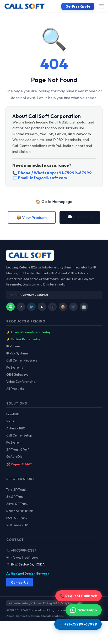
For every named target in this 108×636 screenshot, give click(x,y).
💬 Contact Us (79, 216)
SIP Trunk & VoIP (17, 449)
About (10, 616)
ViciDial (11, 421)
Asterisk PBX (15, 428)
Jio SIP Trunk (15, 497)
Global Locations (52, 616)
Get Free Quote (78, 6)
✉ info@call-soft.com (22, 557)
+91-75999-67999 (74, 172)
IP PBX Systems (17, 353)
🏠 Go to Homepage (54, 201)
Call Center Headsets (21, 360)
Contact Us (19, 582)
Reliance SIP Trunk (19, 511)
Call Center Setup (19, 435)
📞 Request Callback (78, 596)
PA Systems (14, 367)
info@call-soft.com (48, 177)
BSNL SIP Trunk (16, 518)
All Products (15, 389)
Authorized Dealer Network (27, 573)
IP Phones (13, 346)
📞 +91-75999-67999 (21, 550)
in (21, 307)
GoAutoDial (14, 457)
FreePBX (12, 414)
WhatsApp (87, 610)
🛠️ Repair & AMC (19, 464)
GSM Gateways (17, 374)
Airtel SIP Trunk (17, 504)
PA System (13, 442)
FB (53, 307)
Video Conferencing (21, 382)
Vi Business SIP (17, 525)
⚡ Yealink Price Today (23, 339)
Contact (21, 616)
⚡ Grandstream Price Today (28, 332)
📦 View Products (31, 217)
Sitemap (34, 616)
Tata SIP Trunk (16, 490)
